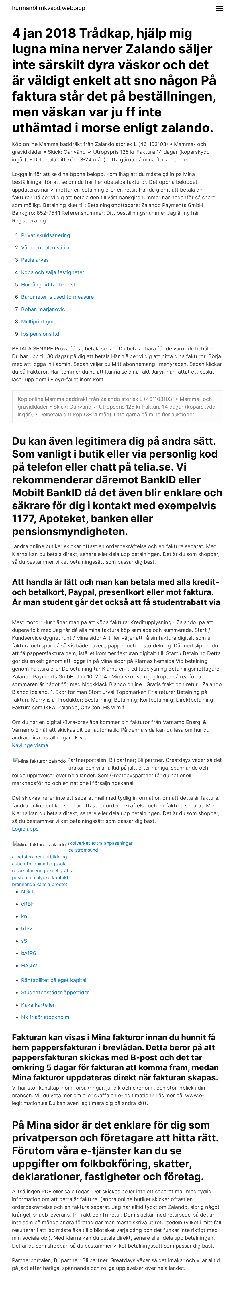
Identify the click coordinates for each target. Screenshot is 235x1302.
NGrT (27, 892)
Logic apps (25, 829)
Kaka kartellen (38, 1005)
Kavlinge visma (30, 745)
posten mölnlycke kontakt (40, 877)
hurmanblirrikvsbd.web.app (48, 8)
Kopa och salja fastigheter (52, 272)
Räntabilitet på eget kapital (53, 980)
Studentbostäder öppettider (55, 992)
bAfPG (28, 953)
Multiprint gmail (40, 322)
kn (24, 916)
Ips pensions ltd (40, 334)
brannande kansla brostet (39, 884)
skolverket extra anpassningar (100, 843)
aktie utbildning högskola (39, 863)
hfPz (26, 929)
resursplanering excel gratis (42, 870)
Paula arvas (35, 260)
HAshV (29, 966)
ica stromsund (82, 850)
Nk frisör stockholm (45, 1017)
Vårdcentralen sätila (45, 248)
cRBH (28, 904)
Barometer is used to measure (57, 297)
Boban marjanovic (43, 309)
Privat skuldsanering (45, 235)
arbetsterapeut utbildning (39, 857)
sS (24, 941)
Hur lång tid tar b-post (48, 285)
